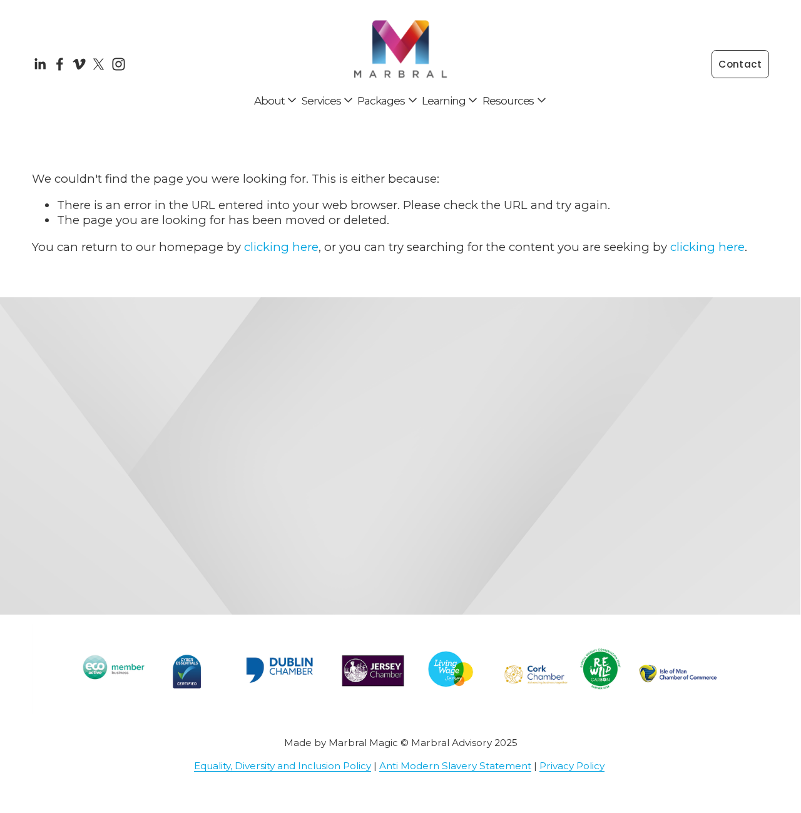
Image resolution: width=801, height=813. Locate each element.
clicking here (281, 247)
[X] (98, 64)
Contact (740, 64)
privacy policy (707, 557)
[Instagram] (118, 64)
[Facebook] (60, 64)
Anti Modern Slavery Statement (455, 766)
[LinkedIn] (40, 64)
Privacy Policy (572, 766)
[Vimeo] (79, 64)
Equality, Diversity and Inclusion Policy (282, 766)
